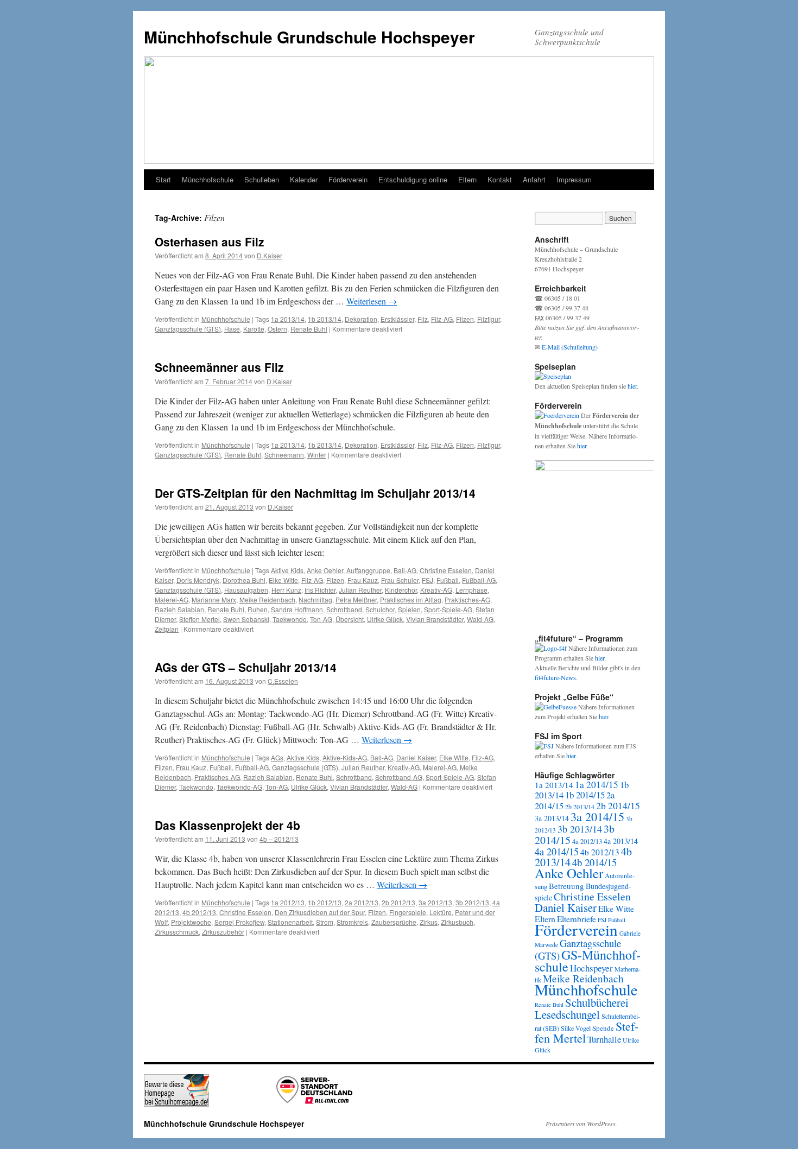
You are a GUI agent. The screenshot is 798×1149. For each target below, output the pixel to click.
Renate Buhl (308, 328)
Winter (316, 454)
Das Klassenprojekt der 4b (227, 825)
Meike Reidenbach (267, 599)
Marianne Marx (214, 599)
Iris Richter (320, 589)
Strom (324, 921)
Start (163, 179)
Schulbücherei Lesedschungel (582, 1008)
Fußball (447, 580)
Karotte (253, 328)
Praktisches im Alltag (410, 599)
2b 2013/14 (579, 806)
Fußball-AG (479, 580)
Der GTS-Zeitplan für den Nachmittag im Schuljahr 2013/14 (315, 493)
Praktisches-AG (467, 599)
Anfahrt (534, 179)
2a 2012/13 (361, 902)
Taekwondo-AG (239, 786)
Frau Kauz (362, 580)
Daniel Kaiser (416, 757)
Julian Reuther (360, 589)
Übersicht (349, 619)
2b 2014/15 (618, 805)
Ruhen (258, 609)
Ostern (277, 328)
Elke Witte (283, 580)
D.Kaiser (269, 255)
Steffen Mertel (199, 619)
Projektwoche (191, 921)
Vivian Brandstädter (435, 619)
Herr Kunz (286, 589)
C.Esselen (283, 680)
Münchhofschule (207, 179)
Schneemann (284, 454)
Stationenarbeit (290, 921)
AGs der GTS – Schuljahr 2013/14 (246, 667)
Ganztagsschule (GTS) (188, 328)
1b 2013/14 (324, 318)
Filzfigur (488, 318)
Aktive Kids (287, 570)
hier (632, 386)
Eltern (467, 179)
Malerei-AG (171, 599)
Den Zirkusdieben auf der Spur (320, 912)
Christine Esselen (446, 570)
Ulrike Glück (385, 619)
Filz (422, 318)
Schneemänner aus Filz (219, 367)
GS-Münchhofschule (588, 960)
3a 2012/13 (435, 902)
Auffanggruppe (368, 570)
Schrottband (344, 609)
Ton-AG (321, 619)
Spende (603, 1028)
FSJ (427, 580)
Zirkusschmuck (177, 931)
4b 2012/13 (199, 912)
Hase (232, 328)
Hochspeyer (591, 968)
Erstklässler (397, 318)
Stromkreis (352, 921)
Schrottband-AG (398, 777)
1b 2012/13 (324, 902)
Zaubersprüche (393, 921)
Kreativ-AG (436, 589)
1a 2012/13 (288, 902)
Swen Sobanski (246, 619)
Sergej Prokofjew (239, 921)
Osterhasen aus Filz (209, 241)
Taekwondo (290, 619)
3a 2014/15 (597, 816)
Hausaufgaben (246, 589)
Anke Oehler (325, 570)
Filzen (465, 318)
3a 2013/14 (552, 818)
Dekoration (361, 318)
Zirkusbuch (457, 921)
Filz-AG (442, 318)
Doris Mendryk (197, 580)
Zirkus (429, 921)
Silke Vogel (576, 1028)
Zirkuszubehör (223, 931)
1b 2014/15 (585, 795)
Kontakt (499, 179)
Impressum (574, 179)
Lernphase (471, 589)
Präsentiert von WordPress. (581, 1123)
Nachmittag (315, 599)
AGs (277, 757)
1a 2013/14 (288, 318)
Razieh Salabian (179, 609)
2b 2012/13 (398, 902)
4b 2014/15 (594, 862)
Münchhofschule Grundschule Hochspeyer (309, 36)
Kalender (304, 179)
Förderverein (348, 179)
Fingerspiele (407, 912)
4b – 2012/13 (279, 838)
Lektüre (440, 912)
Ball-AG (405, 570)
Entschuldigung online (412, 179)
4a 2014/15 (557, 851)
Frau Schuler (400, 580)
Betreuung (566, 885)
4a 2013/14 (621, 841)
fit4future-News (555, 677)
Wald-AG (480, 619)
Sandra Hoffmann (297, 609)
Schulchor (380, 609)
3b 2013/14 (580, 828)
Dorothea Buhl (244, 580)
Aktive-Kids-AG (344, 757)
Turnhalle (604, 1039)
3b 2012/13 (472, 902)
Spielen (409, 609)
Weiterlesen (371, 301)
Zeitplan (167, 628)
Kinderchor (401, 589)
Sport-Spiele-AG (448, 609)
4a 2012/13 (587, 841)
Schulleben (261, 179)
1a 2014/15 (596, 784)
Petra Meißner (356, 599)
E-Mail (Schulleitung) (570, 346)
